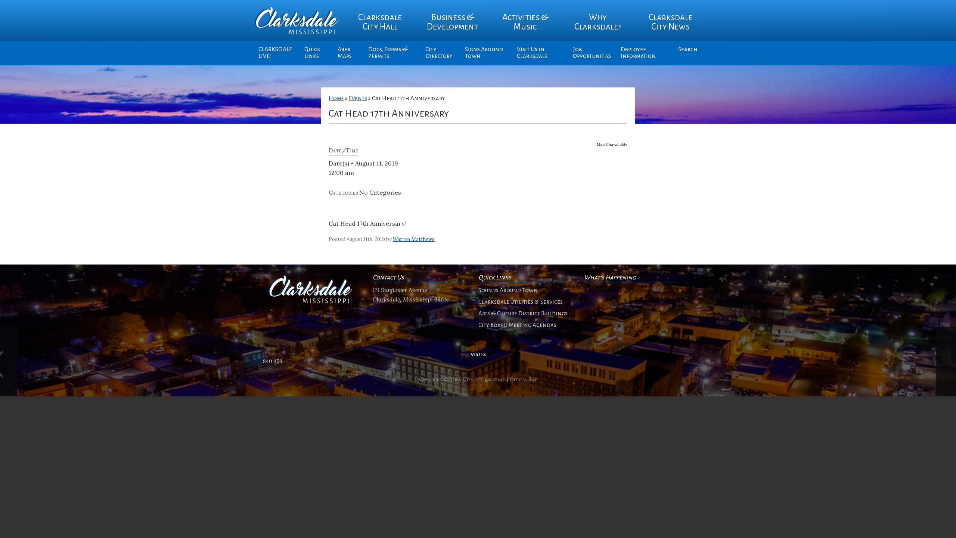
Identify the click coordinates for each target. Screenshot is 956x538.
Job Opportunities (592, 52)
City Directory (439, 52)
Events (358, 98)
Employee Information (638, 52)
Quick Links (312, 52)
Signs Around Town (484, 52)
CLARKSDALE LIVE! (275, 52)
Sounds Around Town (508, 290)
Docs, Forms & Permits (387, 52)
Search (688, 49)
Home (336, 98)
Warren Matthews (414, 239)
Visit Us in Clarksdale (532, 52)
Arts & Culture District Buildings (523, 313)
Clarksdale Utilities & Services (520, 302)
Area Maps (345, 52)
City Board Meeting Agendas (517, 325)
